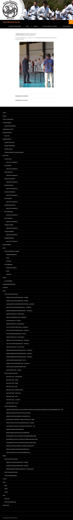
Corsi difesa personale (9, 284)
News (27, 26)
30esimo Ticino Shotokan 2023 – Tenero (17, 297)
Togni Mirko (7, 165)
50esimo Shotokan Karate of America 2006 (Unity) (20, 446)
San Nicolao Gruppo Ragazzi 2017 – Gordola (18, 307)
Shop (4, 482)
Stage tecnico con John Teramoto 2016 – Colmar (20, 422)
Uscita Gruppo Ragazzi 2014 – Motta (16, 333)
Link (4, 495)
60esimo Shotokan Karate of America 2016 (18, 416)
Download (6, 505)
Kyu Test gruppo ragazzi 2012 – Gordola (17, 343)
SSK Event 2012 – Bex (11, 386)
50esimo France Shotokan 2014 (15, 429)
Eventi (4, 277)
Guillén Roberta (9, 231)
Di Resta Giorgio (8, 185)
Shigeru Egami (8, 149)
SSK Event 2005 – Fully (12, 403)
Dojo (4, 248)
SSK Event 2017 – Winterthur (14, 376)
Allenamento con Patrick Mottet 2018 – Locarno (20, 304)
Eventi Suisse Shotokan (11, 373)
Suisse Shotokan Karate (15, 26)
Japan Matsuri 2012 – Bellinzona (15, 347)
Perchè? (36, 26)
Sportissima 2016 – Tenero (13, 320)
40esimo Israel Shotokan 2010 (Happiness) (17, 432)
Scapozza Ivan (8, 172)
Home (4, 112)
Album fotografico (10, 126)
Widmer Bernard (9, 238)
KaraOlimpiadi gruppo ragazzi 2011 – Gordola (19, 350)
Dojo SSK (6, 135)
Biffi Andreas (8, 198)
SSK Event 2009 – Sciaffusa (13, 393)
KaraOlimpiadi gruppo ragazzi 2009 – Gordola (19, 356)
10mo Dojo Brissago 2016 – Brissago (16, 317)
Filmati (5, 479)
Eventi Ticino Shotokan (11, 294)
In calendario (8, 281)
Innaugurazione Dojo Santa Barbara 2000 (18, 452)
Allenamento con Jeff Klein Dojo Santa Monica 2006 (21, 442)
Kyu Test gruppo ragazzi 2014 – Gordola (17, 330)
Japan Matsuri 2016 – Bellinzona (15, 323)
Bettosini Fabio (8, 211)
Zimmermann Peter (9, 205)
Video (4, 455)
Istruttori (5, 155)
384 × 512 (32, 37)
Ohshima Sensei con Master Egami (13, 152)
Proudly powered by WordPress (10, 517)
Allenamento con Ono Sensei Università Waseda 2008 (21, 436)
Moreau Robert (8, 225)
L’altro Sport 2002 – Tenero (13, 370)
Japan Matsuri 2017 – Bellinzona (15, 314)
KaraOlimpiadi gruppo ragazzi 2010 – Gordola (19, 353)
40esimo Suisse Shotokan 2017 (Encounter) (18, 413)
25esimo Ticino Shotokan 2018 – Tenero (17, 300)
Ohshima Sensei (7, 122)
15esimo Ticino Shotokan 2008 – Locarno (17, 363)
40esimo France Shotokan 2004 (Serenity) (17, 449)
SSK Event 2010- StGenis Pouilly (14, 389)
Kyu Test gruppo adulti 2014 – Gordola (17, 327)
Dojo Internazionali (10, 502)
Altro (6, 492)
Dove (7, 258)
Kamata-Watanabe (9, 145)
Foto (4, 291)
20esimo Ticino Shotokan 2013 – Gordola (17, 340)
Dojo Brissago (67, 26)
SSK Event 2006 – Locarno (13, 399)
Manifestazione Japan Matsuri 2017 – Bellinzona (19, 469)
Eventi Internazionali (10, 406)
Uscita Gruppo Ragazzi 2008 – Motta (16, 360)
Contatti (8, 261)
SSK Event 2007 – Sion (12, 396)
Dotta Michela (8, 218)
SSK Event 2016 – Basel (12, 380)
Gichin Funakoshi (9, 142)
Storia (4, 116)
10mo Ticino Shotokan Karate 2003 (16, 366)
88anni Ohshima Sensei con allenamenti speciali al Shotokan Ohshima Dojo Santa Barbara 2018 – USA (34, 409)
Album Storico (7, 244)
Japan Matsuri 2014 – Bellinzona (15, 337)
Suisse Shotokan (7, 132)
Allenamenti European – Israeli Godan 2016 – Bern (20, 419)
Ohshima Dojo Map (8, 129)
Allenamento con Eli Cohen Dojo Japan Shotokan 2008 (21, 439)
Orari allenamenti (11, 254)
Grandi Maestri (7, 139)
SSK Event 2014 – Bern (12, 383)
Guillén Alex (8, 159)
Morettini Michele (9, 178)
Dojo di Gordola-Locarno (49, 26)
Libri (5, 485)
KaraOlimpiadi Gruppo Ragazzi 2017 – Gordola (19, 310)
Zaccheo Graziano (9, 192)
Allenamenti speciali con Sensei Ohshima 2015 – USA (20, 426)
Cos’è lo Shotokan (8, 119)
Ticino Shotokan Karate (11, 22)
